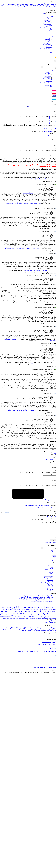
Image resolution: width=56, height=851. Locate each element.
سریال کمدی (22, 611)
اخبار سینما (50, 565)
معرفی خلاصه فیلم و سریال (45, 27)
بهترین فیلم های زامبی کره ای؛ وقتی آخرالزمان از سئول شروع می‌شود (37, 597)
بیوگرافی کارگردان (9, 607)
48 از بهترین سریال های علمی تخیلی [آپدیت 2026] (29, 6)
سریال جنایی (47, 611)
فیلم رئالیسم (6, 613)
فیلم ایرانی (40, 614)
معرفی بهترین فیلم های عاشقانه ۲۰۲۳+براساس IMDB (25, 269)
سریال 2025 (21, 609)
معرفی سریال (47, 20)
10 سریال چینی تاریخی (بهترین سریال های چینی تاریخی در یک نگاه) (23, 248)
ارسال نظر (53, 455)
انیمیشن (29, 607)
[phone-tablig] (50, 542)
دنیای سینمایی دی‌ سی (48, 574)
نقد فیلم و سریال (47, 24)
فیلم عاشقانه (47, 499)
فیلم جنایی (18, 614)
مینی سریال (25, 618)
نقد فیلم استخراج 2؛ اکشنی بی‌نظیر (46, 644)
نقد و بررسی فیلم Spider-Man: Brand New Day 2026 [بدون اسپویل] (38, 599)
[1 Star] (5, 512)
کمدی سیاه (6, 618)
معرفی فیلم (48, 21)
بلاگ (52, 16)
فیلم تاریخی (32, 613)
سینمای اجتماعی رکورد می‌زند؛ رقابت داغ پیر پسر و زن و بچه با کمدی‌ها (37, 651)
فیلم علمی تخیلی (46, 616)
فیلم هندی (2, 616)
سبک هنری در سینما (38, 609)
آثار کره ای (41, 607)
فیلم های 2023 (25, 616)
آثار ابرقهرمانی (50, 607)
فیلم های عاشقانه (34, 364)
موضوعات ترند (48, 29)
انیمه (35, 607)
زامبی (45, 609)
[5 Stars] (8, 512)
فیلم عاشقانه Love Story (28, 193)
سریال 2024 (29, 609)
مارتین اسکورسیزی (34, 618)
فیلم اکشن (48, 613)
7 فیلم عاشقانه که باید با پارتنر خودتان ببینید (38, 178)
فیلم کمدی (41, 618)
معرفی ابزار (48, 18)
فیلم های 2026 (8, 616)
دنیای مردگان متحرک (48, 577)
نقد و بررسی (19, 618)
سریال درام (39, 611)
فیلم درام (12, 613)
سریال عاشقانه (30, 611)
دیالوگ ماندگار (49, 26)
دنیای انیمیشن (50, 573)
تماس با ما (49, 31)
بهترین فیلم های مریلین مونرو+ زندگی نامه (44, 667)
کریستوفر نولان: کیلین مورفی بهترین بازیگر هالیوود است (37, 505)
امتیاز (55, 453)
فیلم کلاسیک (48, 618)
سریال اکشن (13, 609)
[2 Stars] (6, 512)
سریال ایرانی (5, 609)
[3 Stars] (7, 512)
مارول (29, 618)
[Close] (55, 114)
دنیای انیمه (51, 572)
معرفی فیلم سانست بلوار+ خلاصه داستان (46, 507)
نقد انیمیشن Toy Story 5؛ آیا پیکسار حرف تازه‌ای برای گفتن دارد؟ (41, 4)
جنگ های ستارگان (49, 569)
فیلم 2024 (6, 611)
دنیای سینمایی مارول (48, 576)
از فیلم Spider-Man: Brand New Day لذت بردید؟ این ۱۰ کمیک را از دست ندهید (32, 5)
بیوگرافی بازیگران (19, 607)
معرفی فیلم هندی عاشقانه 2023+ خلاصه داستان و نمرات (23, 410)
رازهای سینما (49, 25)
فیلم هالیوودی (35, 616)
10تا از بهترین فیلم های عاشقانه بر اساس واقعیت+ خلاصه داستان (23, 203)
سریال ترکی (54, 611)
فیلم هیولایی (53, 618)
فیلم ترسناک (25, 613)
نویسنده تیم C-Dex (48, 131)
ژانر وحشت (13, 618)
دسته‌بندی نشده (49, 570)
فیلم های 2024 (16, 616)
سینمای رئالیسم (15, 611)
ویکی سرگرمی (48, 30)
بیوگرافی (49, 17)
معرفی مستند (47, 22)
